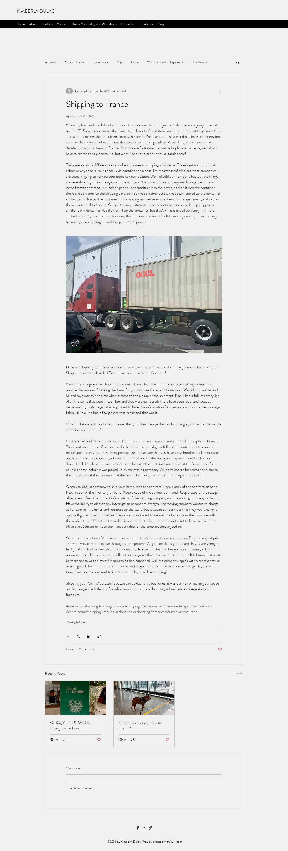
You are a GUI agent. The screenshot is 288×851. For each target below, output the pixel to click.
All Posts (50, 62)
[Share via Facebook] (68, 636)
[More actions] (219, 91)
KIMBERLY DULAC (36, 11)
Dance (135, 62)
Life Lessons (200, 62)
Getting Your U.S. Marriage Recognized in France (70, 725)
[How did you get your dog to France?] (144, 698)
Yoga (120, 62)
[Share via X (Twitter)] (78, 636)
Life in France (101, 62)
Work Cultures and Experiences (165, 62)
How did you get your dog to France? (140, 725)
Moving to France (73, 62)
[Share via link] (99, 636)
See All (239, 673)
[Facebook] (138, 828)
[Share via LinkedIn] (89, 636)
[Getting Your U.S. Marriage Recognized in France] (75, 698)
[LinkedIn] (144, 828)
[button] (238, 62)
